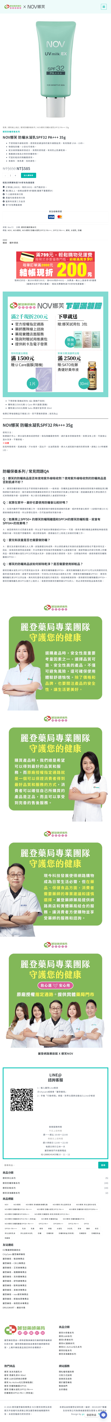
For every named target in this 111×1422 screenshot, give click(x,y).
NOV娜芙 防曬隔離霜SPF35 (73, 1219)
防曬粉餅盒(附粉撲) (66, 1233)
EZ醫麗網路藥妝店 (12, 1249)
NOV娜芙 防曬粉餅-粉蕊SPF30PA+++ (83, 1209)
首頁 (4, 127)
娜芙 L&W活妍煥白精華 (15, 1378)
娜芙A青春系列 (66, 1339)
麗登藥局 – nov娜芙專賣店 (15, 1294)
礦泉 (88, 1228)
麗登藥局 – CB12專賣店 (14, 1263)
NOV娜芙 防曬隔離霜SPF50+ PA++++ (19, 1223)
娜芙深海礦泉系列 (11, 1192)
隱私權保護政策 (66, 1371)
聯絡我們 (63, 1385)
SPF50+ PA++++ (11, 1228)
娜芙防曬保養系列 (28, 127)
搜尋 (103, 1165)
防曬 (80, 230)
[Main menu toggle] (104, 7)
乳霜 (32, 1228)
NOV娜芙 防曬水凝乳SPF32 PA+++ (37, 230)
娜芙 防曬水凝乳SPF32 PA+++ (18, 1389)
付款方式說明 (65, 1375)
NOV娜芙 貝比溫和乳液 (62, 1204)
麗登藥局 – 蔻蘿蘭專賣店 (15, 1272)
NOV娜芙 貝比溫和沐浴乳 (86, 1204)
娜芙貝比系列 (9, 1177)
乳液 (24, 1228)
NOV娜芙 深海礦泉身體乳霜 (37, 1204)
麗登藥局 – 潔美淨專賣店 (15, 1289)
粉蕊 (97, 1228)
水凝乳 (74, 230)
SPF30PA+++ (58, 1223)
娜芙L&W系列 (65, 1336)
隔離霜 (7, 1238)
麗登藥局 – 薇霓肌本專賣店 (16, 1303)
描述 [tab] (5, 242)
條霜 (50, 1228)
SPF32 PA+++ (59, 230)
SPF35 (86, 1223)
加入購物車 (28, 175)
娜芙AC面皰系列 (67, 1343)
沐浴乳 (70, 1228)
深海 (79, 1228)
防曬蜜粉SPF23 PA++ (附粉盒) (19, 1392)
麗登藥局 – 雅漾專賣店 (14, 1258)
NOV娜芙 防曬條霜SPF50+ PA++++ (18, 1209)
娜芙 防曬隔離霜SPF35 (15, 1385)
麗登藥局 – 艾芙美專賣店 (15, 1267)
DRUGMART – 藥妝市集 (14, 1307)
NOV (10, 230)
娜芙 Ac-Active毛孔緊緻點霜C (18, 1382)
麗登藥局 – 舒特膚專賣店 (15, 1280)
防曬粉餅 (50, 1233)
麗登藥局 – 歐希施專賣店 (15, 1285)
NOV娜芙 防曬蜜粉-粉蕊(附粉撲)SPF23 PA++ (52, 1214)
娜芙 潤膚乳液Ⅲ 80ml (15, 1375)
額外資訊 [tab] (14, 242)
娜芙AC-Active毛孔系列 (70, 1346)
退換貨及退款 (65, 1378)
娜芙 (68, 230)
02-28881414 (47, 1154)
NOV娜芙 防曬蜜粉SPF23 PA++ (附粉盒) (20, 1219)
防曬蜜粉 (82, 1233)
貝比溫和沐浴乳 (26, 1233)
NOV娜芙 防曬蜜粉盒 (49, 1219)
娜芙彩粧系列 (9, 1187)
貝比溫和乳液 (10, 1233)
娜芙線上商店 (13, 127)
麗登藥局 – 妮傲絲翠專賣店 (16, 1298)
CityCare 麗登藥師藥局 (14, 1254)
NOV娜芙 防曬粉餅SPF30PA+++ (17, 1214)
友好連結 (63, 1389)
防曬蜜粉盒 (96, 1233)
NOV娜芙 (17, 230)
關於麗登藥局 (65, 1382)
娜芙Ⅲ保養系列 (66, 1332)
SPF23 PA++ (43, 1223)
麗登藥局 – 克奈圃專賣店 (15, 1276)
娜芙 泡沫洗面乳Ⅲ (13, 1371)
